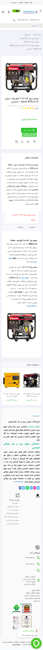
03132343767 (34, 20)
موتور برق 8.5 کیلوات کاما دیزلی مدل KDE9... (31, 395)
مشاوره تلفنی (27, 130)
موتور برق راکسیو (13, 524)
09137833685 (22, 20)
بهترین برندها (14, 500)
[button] (16, 11)
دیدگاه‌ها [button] (20, 227)
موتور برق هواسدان (12, 513)
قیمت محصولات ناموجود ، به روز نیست (21, 2)
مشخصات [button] (32, 227)
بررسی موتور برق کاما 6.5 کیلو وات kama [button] (23, 218)
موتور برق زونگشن (12, 520)
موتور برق (15, 503)
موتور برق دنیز (13, 510)
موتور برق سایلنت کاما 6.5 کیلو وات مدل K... (11, 395)
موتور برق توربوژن (12, 506)
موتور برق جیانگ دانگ (11, 517)
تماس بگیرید (28, 134)
